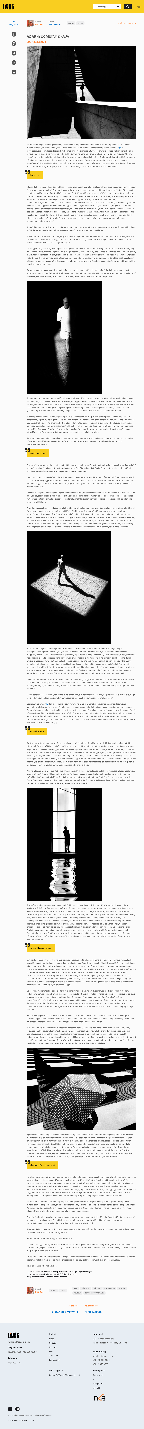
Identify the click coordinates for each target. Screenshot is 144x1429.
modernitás (109, 1288)
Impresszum (54, 1360)
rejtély (77, 1293)
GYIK (51, 1351)
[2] (47, 704)
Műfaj (71, 23)
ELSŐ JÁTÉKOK (93, 1312)
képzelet (86, 1288)
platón (122, 1288)
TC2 (94, 1379)
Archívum (53, 1356)
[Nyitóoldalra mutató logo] (22, 1335)
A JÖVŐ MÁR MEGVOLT (64, 1312)
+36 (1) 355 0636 (100, 1364)
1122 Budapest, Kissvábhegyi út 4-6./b (110, 1343)
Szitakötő (53, 1343)
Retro (80, 23)
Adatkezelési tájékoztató (17, 1420)
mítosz (97, 1288)
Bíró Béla (39, 24)
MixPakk (96, 1388)
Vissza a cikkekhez (128, 23)
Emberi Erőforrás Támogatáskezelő (64, 1375)
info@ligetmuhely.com (103, 1356)
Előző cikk (73, 1306)
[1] (120, 148)
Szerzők (52, 1347)
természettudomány (94, 1293)
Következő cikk (91, 1306)
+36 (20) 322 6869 (101, 1360)
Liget (51, 1339)
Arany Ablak (98, 1375)
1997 (76, 1288)
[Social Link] (10, 1409)
